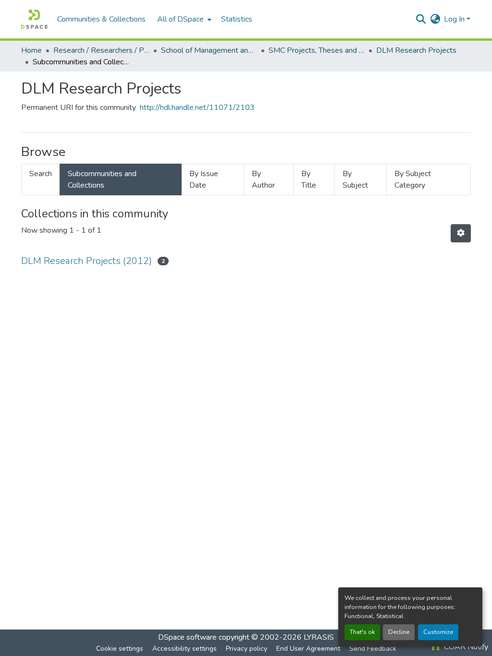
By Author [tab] (263, 179)
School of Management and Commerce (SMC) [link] (209, 50)
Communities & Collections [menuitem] (101, 19)
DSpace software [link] (187, 637)
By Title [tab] (308, 179)
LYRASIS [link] (319, 637)
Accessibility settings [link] (184, 648)
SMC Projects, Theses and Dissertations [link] (317, 50)
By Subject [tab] (355, 179)
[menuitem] (183, 19)
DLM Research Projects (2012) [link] (86, 260)
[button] (34, 19)
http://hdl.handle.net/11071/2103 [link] (197, 107)
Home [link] (31, 50)
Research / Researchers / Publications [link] (101, 50)
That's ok (362, 632)
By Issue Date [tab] (203, 179)
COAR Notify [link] (465, 647)
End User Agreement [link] (308, 648)
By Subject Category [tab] (412, 179)
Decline (398, 632)
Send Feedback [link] (372, 648)
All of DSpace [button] (180, 19)
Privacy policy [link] (246, 648)
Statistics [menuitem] (236, 19)
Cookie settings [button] (119, 648)
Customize (438, 632)
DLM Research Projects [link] (416, 50)
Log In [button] (455, 19)
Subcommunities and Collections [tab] (102, 179)
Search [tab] (40, 173)
